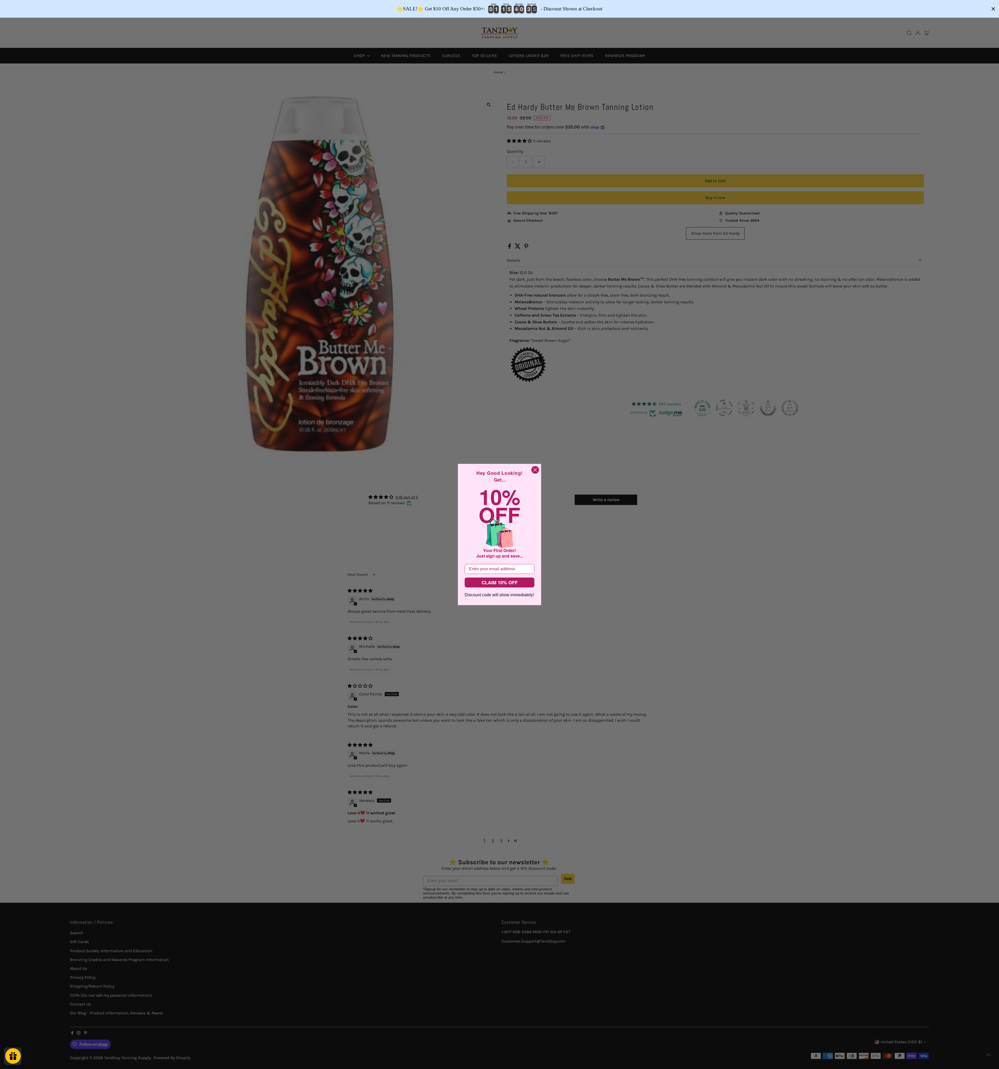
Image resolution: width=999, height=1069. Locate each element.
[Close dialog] (535, 470)
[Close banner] (993, 9)
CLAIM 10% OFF (500, 582)
